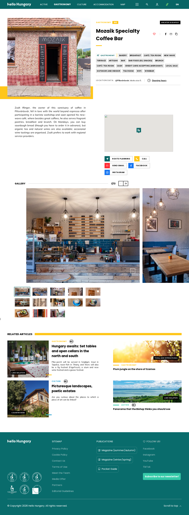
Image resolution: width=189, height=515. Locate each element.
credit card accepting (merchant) (144, 66)
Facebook (149, 448)
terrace (101, 60)
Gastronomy (103, 22)
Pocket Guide (109, 469)
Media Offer (59, 479)
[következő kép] (125, 183)
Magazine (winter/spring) (116, 459)
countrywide (18, 413)
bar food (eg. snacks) (140, 60)
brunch (159, 60)
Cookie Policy (59, 454)
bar (123, 60)
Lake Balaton (18, 373)
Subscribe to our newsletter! (162, 476)
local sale (172, 66)
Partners (57, 485)
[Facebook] (165, 34)
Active (125, 405)
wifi (139, 71)
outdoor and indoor (108, 71)
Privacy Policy (60, 448)
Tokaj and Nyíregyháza (166, 358)
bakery (123, 55)
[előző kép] (120, 183)
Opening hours (159, 80)
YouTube (148, 461)
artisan (113, 60)
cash (119, 66)
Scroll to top (171, 505)
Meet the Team (61, 473)
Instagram (149, 454)
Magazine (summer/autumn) (118, 450)
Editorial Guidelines (63, 491)
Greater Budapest (170, 22)
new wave (169, 55)
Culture (56, 381)
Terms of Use (59, 467)
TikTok (146, 467)
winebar (149, 71)
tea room (128, 71)
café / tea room (152, 55)
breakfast (135, 55)
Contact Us (58, 461)
